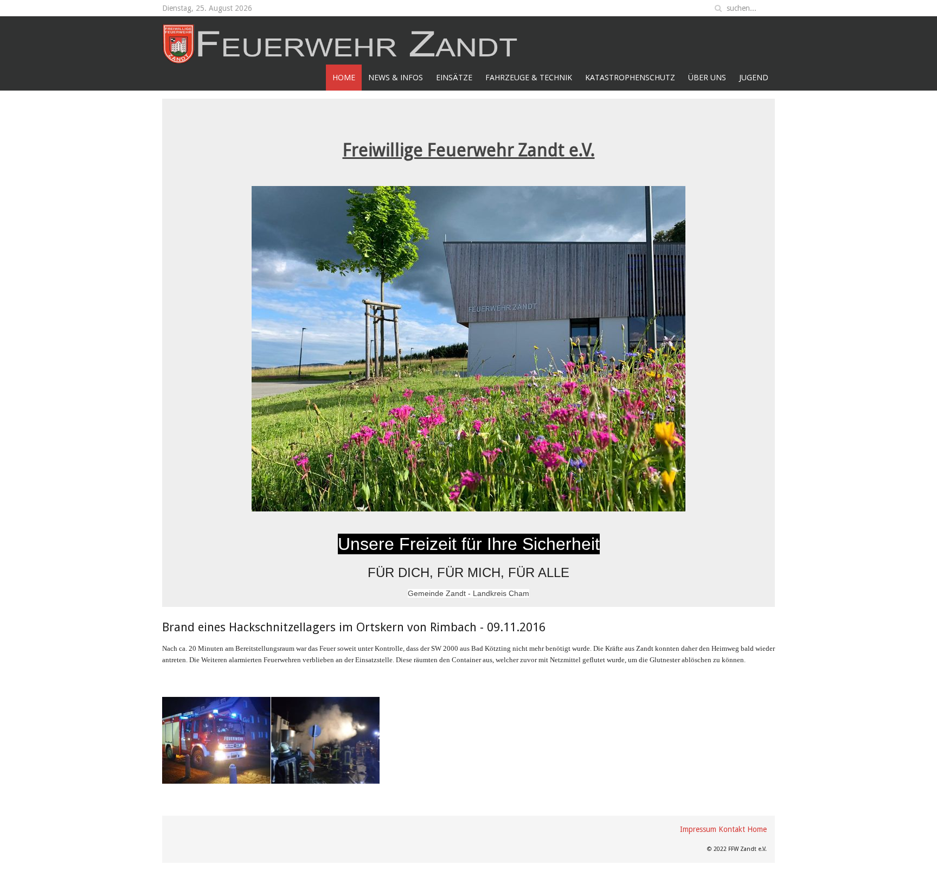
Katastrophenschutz (630, 77)
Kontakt (731, 829)
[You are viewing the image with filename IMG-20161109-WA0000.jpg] (216, 740)
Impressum (698, 829)
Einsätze (454, 77)
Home (343, 77)
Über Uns (707, 77)
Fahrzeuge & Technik (528, 77)
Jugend (753, 77)
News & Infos (395, 77)
